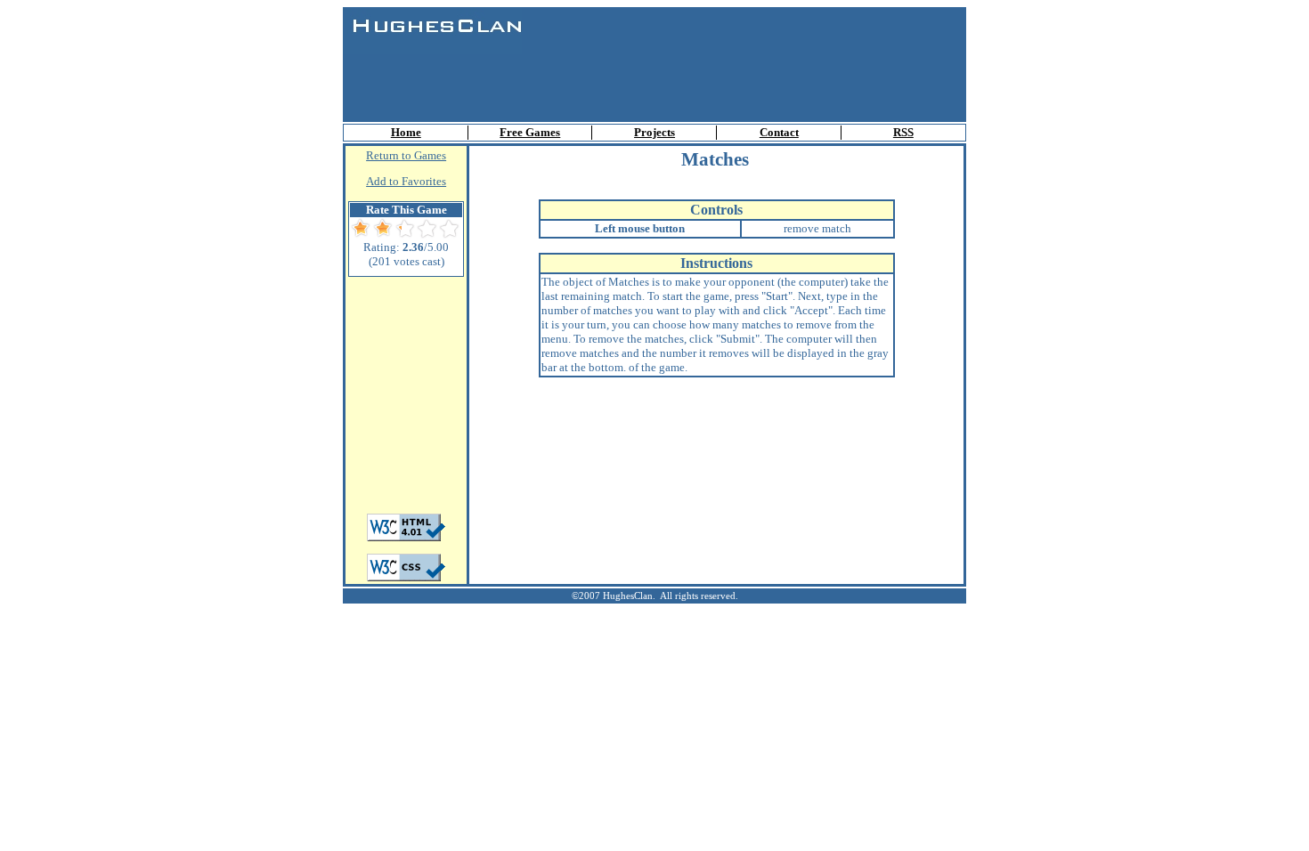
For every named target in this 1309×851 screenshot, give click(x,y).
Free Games (530, 132)
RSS (903, 132)
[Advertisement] (654, 81)
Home (406, 132)
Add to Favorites (406, 181)
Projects (654, 132)
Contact (779, 132)
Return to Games (406, 155)
